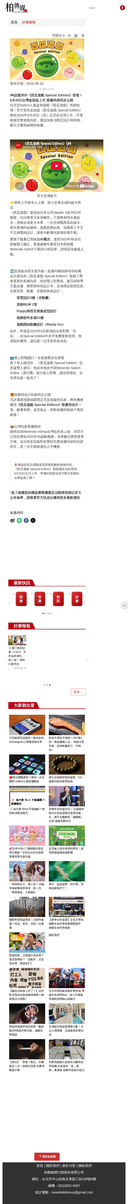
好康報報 (29, 22)
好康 (77, 599)
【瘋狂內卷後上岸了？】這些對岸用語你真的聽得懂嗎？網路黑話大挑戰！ (26, 994)
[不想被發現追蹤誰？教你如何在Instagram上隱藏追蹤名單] (27, 725)
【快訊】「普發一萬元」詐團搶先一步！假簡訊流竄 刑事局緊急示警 (26, 1066)
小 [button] (69, 35)
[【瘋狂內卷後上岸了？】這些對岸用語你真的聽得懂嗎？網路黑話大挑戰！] (27, 978)
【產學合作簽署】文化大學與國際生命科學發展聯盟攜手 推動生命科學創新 (66, 923)
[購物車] (124, 605)
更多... (78, 692)
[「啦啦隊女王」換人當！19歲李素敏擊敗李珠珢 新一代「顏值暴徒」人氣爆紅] (27, 871)
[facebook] (27, 521)
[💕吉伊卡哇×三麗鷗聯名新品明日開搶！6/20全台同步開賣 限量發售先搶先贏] (27, 836)
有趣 (40, 599)
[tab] (43, 613)
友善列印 (16, 513)
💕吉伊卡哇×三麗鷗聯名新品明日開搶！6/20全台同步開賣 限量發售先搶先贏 (27, 852)
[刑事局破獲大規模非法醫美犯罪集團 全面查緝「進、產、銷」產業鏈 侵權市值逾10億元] (67, 1049)
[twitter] (33, 521)
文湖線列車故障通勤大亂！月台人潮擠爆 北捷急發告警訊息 (66, 1030)
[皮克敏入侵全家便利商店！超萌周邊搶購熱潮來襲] (67, 836)
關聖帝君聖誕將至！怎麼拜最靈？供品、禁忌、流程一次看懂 (26, 923)
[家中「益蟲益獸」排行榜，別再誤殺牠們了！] (67, 871)
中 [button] (76, 35)
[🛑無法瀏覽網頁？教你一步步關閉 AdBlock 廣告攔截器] (27, 764)
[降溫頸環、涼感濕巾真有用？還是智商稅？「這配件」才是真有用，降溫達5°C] (27, 942)
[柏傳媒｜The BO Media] (16, 7)
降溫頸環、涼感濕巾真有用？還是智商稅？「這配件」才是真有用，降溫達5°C (26, 959)
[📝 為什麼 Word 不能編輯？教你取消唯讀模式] (27, 796)
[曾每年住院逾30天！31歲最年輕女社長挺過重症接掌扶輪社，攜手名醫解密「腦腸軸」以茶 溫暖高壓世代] (67, 796)
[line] (20, 521)
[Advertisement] (65, 554)
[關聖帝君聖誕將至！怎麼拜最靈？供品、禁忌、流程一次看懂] (27, 907)
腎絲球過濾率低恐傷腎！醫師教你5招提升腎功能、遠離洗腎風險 (26, 1030)
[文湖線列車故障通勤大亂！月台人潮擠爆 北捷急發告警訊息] (67, 1013)
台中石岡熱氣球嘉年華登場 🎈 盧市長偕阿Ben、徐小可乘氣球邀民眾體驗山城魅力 (67, 994)
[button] (10, 603)
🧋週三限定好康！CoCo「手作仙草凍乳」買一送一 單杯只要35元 (17, 656)
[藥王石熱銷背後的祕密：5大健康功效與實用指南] (67, 764)
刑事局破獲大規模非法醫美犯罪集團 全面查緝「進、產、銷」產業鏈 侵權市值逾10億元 (66, 1066)
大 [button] (82, 35)
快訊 (58, 599)
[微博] (13, 521)
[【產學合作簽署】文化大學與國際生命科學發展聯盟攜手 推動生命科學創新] (67, 907)
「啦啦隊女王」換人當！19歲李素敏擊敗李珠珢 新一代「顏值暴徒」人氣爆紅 (26, 888)
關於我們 (54, 935)
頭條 (21, 599)
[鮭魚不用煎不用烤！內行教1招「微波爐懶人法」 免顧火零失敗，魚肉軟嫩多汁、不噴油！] (67, 725)
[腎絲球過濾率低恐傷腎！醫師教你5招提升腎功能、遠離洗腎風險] (27, 1013)
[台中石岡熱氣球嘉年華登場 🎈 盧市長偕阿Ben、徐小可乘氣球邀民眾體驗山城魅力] (67, 978)
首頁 (14, 22)
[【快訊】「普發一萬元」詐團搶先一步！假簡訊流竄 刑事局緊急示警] (27, 1049)
